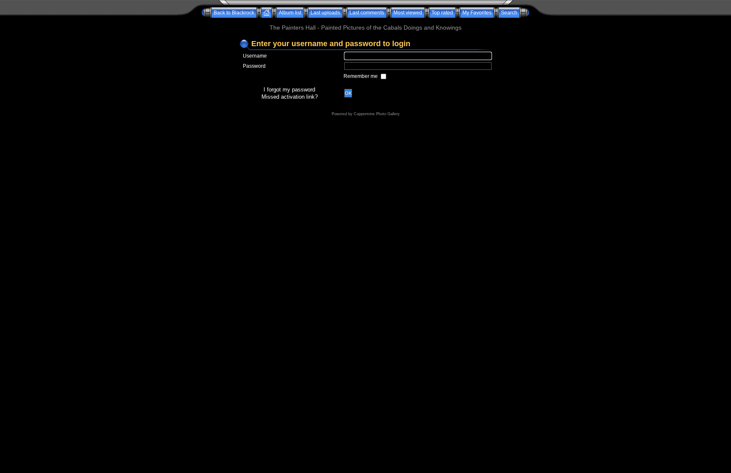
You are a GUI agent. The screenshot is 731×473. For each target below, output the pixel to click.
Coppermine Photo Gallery (377, 114)
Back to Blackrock (234, 13)
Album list (290, 13)
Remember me (361, 76)
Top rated (442, 13)
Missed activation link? (289, 97)
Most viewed (407, 13)
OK (348, 93)
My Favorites (477, 13)
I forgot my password (289, 89)
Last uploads (325, 13)
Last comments (366, 13)
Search (509, 13)
